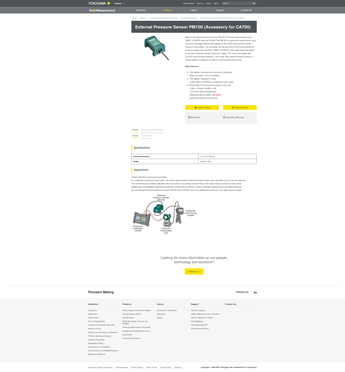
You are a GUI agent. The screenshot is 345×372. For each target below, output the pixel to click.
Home (134, 18)
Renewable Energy (95, 343)
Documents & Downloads (167, 310)
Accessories (127, 334)
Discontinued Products (131, 338)
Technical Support (241, 107)
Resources (161, 314)
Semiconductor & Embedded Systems (103, 350)
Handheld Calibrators (189, 18)
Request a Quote (203, 107)
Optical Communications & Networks (102, 332)
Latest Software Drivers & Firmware (205, 314)
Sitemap (178, 367)
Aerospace (92, 310)
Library (193, 10)
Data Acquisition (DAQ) (132, 314)
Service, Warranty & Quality (202, 317)
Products (167, 10)
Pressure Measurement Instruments (137, 327)
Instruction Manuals (235, 117)
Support (220, 10)
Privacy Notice (137, 367)
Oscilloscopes (128, 317)
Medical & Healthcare (96, 354)
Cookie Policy (165, 367)
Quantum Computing (96, 339)
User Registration (198, 325)
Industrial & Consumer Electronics (101, 325)
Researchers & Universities (99, 347)
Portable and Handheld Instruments (164, 18)
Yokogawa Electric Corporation (100, 367)
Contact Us (246, 10)
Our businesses (122, 367)
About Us (200, 3)
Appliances (92, 314)
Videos (159, 317)
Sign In (216, 3)
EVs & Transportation (96, 321)
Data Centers (93, 317)
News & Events (188, 3)
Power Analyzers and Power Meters (137, 310)
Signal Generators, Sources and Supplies (135, 322)
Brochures (196, 117)
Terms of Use (151, 367)
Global (208, 3)
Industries (141, 10)
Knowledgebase (197, 321)
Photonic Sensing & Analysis (99, 336)
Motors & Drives (94, 328)
